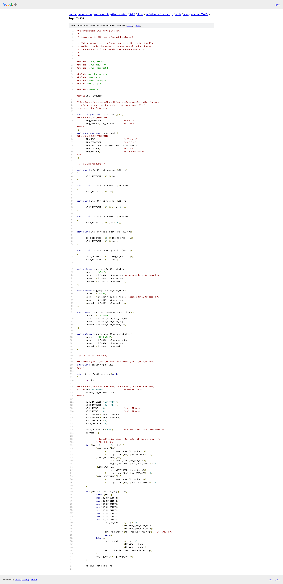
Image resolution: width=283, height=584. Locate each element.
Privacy (25, 579)
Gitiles (18, 579)
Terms (34, 579)
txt (270, 579)
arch (178, 14)
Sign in (277, 4)
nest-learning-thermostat (110, 14)
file (129, 25)
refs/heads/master (158, 14)
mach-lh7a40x (199, 14)
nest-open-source (80, 14)
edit (138, 25)
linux (140, 14)
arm (186, 14)
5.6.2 (132, 14)
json (277, 579)
